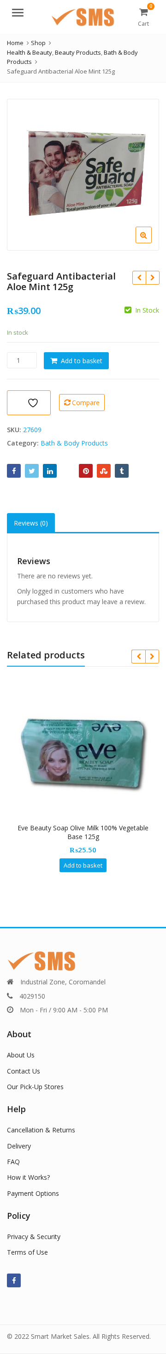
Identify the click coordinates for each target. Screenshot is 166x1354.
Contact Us (23, 1071)
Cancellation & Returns (41, 1129)
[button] (151, 242)
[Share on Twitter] (32, 471)
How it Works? (28, 1177)
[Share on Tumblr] (122, 471)
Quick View (87, 828)
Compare (86, 402)
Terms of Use (27, 1252)
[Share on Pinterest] (86, 471)
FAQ (13, 1161)
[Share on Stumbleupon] (104, 471)
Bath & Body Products (74, 443)
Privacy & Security (33, 1236)
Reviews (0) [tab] (31, 523)
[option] (83, 175)
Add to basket (81, 360)
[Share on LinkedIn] (50, 471)
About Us (21, 1055)
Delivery (19, 1146)
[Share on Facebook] (14, 471)
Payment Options (33, 1193)
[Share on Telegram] (68, 471)
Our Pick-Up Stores (35, 1086)
